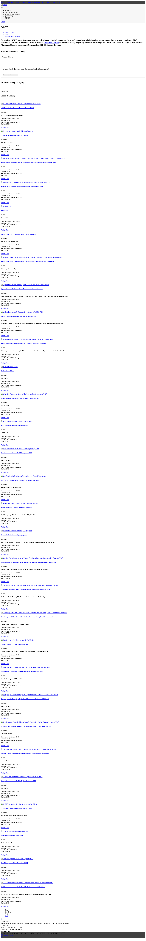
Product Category (8, 57)
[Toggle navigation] (2, 7)
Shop (7, 18)
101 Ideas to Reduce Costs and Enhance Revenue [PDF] (17, 108)
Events (9, 16)
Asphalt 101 (4, 210)
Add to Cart (5, 127)
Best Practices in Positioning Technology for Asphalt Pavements (20, 480)
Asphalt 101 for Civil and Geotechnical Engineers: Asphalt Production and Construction (27, 261)
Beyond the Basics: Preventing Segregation (14, 535)
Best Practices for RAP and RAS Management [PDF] (16, 453)
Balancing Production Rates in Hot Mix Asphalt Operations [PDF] (20, 398)
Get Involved (12, 14)
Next (6, 916)
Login (3, 22)
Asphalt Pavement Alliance (42, 2)
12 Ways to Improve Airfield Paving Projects (14, 135)
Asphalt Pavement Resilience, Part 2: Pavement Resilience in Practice (22, 289)
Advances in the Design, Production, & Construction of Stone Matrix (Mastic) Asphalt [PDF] (28, 162)
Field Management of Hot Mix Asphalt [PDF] (14, 863)
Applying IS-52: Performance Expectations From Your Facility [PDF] (22, 186)
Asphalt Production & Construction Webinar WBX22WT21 (19, 316)
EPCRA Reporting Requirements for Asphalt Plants (16, 808)
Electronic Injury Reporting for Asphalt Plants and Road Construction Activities (25, 753)
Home (8, 10)
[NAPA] (4, 5)
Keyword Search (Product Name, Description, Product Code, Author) (25, 69)
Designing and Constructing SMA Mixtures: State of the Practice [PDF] (22, 671)
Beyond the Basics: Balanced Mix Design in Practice (16, 507)
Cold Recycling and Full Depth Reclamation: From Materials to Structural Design (25, 589)
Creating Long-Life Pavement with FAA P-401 (15, 644)
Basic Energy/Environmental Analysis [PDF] (14, 425)
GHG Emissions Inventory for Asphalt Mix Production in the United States (23, 887)
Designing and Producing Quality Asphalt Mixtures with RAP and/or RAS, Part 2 (25, 699)
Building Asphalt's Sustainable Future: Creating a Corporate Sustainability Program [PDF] (28, 562)
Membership (11, 12)
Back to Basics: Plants (7, 371)
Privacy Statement (7, 935)
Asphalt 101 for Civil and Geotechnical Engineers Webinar (18, 234)
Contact (56, 2)
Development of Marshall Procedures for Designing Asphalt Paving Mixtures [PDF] (26, 726)
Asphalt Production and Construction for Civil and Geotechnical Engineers (23, 343)
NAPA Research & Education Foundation (16, 2)
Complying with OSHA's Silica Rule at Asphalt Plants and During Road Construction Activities (29, 617)
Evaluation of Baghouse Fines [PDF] (12, 835)
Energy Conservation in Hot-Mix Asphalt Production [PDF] (18, 781)
